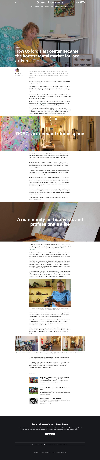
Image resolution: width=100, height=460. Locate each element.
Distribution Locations (60, 444)
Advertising (42, 444)
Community (37, 6)
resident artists (42, 103)
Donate (82, 2)
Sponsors (68, 444)
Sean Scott (18, 73)
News (32, 6)
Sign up (31, 444)
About (62, 6)
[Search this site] (16, 2)
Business (47, 6)
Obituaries (57, 6)
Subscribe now (51, 434)
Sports (42, 6)
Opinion (52, 6)
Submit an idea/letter (50, 444)
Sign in (77, 2)
